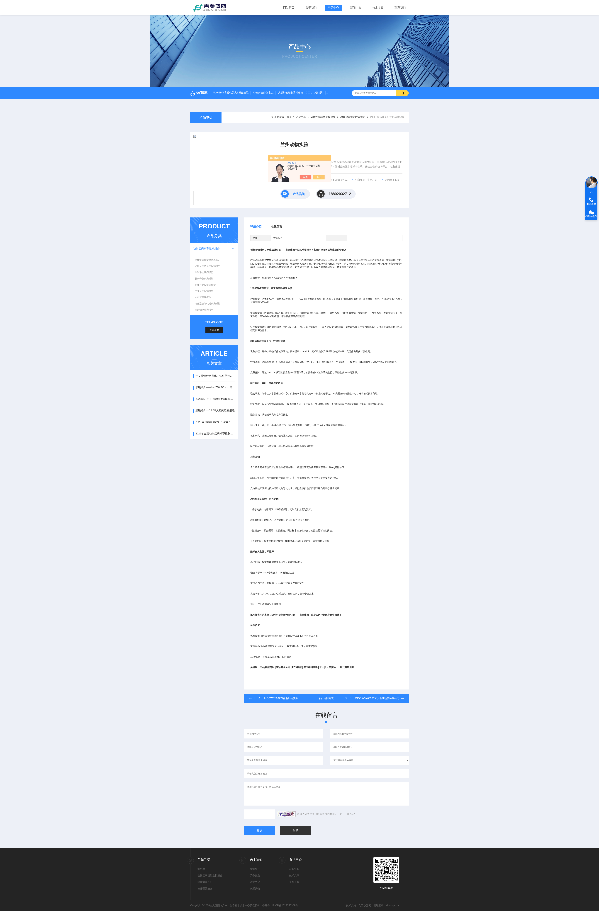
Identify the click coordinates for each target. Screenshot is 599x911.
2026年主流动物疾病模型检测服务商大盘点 (215, 433)
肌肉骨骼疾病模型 (204, 278)
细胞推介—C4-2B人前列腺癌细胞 (215, 410)
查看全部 (214, 330)
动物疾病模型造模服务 (322, 117)
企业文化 (255, 882)
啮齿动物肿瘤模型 (204, 309)
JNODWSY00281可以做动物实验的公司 (377, 698)
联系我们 (400, 7)
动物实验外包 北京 (263, 92)
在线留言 (276, 226)
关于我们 (311, 7)
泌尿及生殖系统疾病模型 (207, 266)
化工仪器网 (365, 905)
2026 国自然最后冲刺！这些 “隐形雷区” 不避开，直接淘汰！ (215, 422)
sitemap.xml (392, 905)
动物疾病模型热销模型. (352, 117)
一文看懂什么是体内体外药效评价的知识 (215, 375)
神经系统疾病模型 (204, 291)
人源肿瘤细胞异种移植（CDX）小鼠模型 (301, 92)
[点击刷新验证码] (286, 814)
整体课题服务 (204, 888)
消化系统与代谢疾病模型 (207, 303)
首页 (289, 117)
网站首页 (288, 7)
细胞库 (201, 869)
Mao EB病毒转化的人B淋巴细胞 (230, 92)
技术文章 (378, 7)
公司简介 (255, 869)
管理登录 (379, 905)
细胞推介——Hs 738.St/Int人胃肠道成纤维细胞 (215, 387)
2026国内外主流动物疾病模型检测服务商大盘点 (215, 398)
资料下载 (294, 882)
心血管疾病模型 (203, 297)
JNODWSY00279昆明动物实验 (280, 698)
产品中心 (333, 7)
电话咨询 (591, 204)
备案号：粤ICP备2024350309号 (280, 905)
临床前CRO (204, 882)
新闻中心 (355, 7)
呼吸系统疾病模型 (204, 272)
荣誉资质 (255, 875)
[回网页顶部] (591, 193)
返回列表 (329, 698)
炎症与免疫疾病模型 (205, 284)
